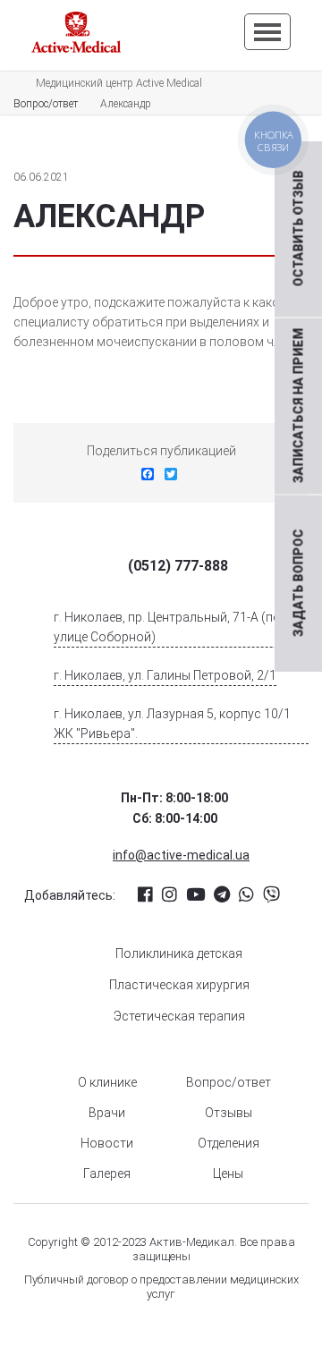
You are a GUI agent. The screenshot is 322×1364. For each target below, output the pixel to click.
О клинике (107, 1082)
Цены (228, 1173)
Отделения (228, 1143)
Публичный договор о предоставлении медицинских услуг (161, 1286)
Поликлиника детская (178, 953)
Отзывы (228, 1113)
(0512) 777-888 (178, 565)
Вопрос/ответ (228, 1082)
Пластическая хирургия (179, 985)
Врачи (107, 1113)
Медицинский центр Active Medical (119, 83)
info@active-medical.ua (181, 855)
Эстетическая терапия (179, 1016)
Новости (106, 1143)
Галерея (107, 1173)
